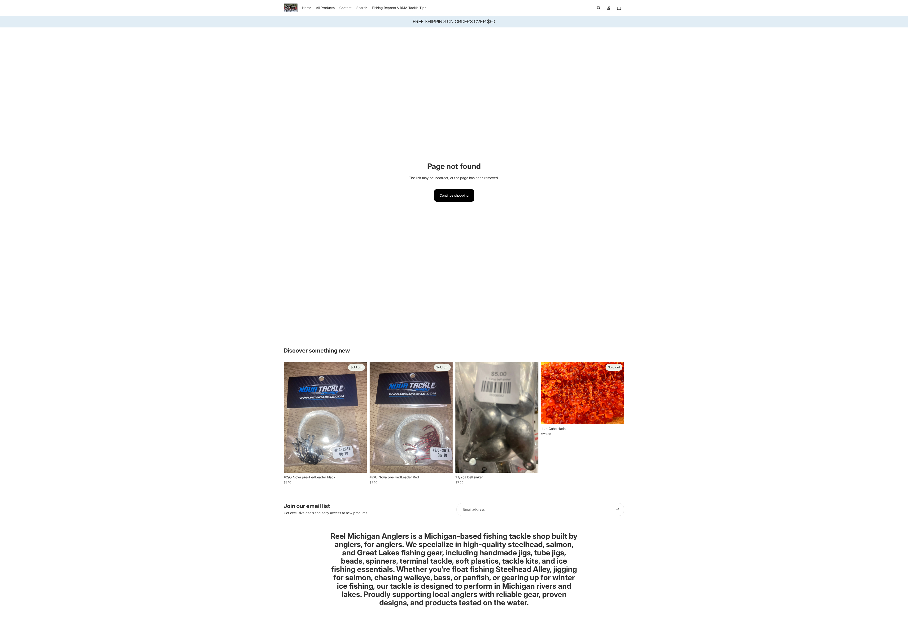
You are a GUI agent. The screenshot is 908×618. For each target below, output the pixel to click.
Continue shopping (454, 195)
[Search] (599, 8)
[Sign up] (617, 509)
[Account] (608, 8)
